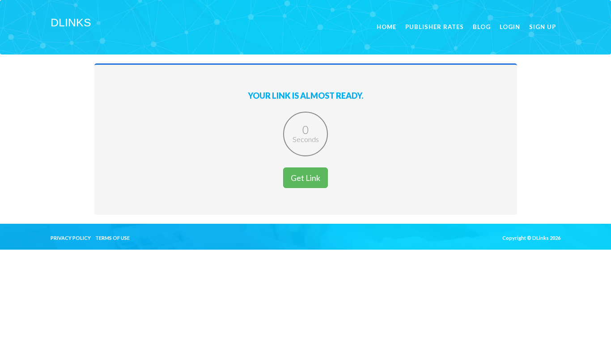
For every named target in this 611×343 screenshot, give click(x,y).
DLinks (71, 22)
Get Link (305, 178)
